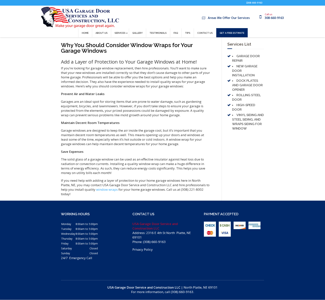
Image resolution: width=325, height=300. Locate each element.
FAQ (176, 33)
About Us (102, 33)
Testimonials (158, 33)
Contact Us (205, 33)
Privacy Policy (142, 249)
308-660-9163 (254, 2)
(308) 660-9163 (154, 242)
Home (85, 33)
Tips (187, 33)
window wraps (107, 189)
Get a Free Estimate (232, 33)
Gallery (137, 33)
